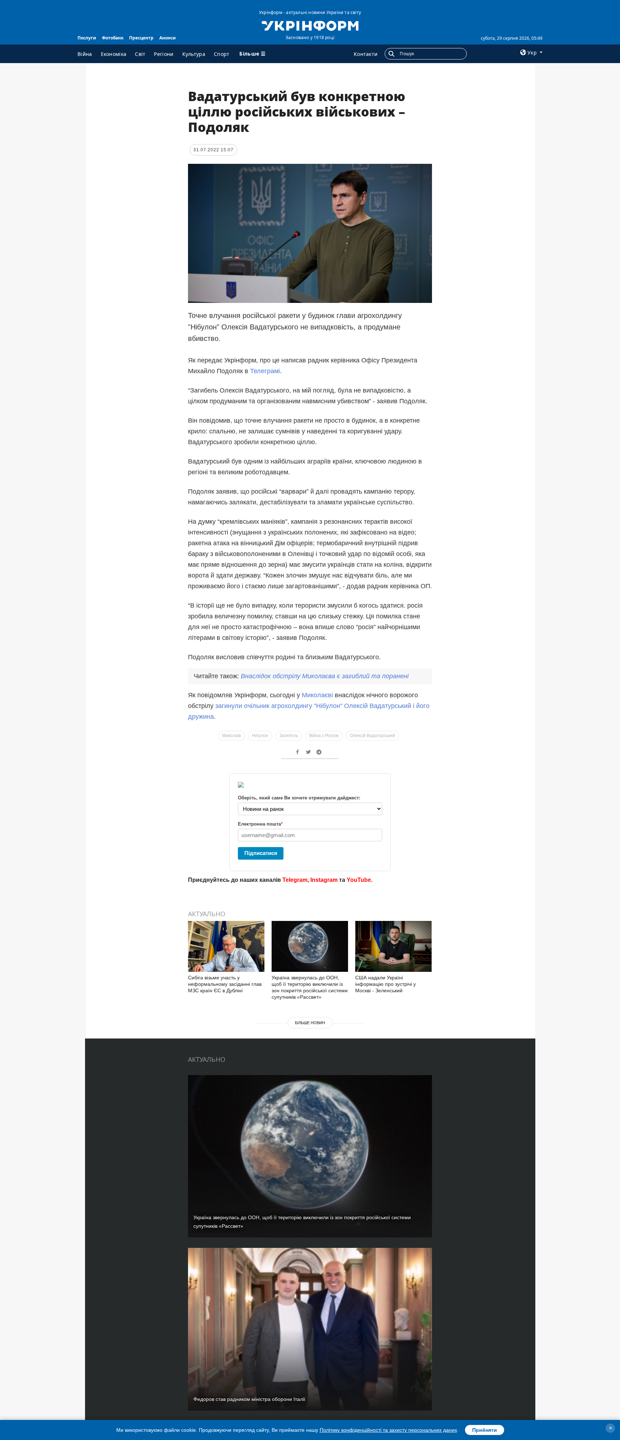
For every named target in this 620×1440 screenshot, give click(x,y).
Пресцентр (141, 38)
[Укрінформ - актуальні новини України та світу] (310, 25)
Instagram (324, 880)
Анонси (167, 38)
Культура (193, 54)
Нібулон (260, 735)
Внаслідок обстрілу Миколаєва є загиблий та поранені (325, 676)
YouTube (359, 880)
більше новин (310, 1023)
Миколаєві (317, 695)
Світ (140, 54)
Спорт (222, 54)
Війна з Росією (324, 735)
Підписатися (260, 853)
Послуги (87, 38)
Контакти (365, 54)
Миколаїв (231, 735)
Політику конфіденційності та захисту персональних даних (388, 1430)
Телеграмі (265, 371)
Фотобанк (112, 38)
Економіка (114, 54)
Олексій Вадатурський (372, 735)
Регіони (163, 54)
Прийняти (484, 1430)
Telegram (294, 880)
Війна (85, 54)
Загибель (289, 735)
